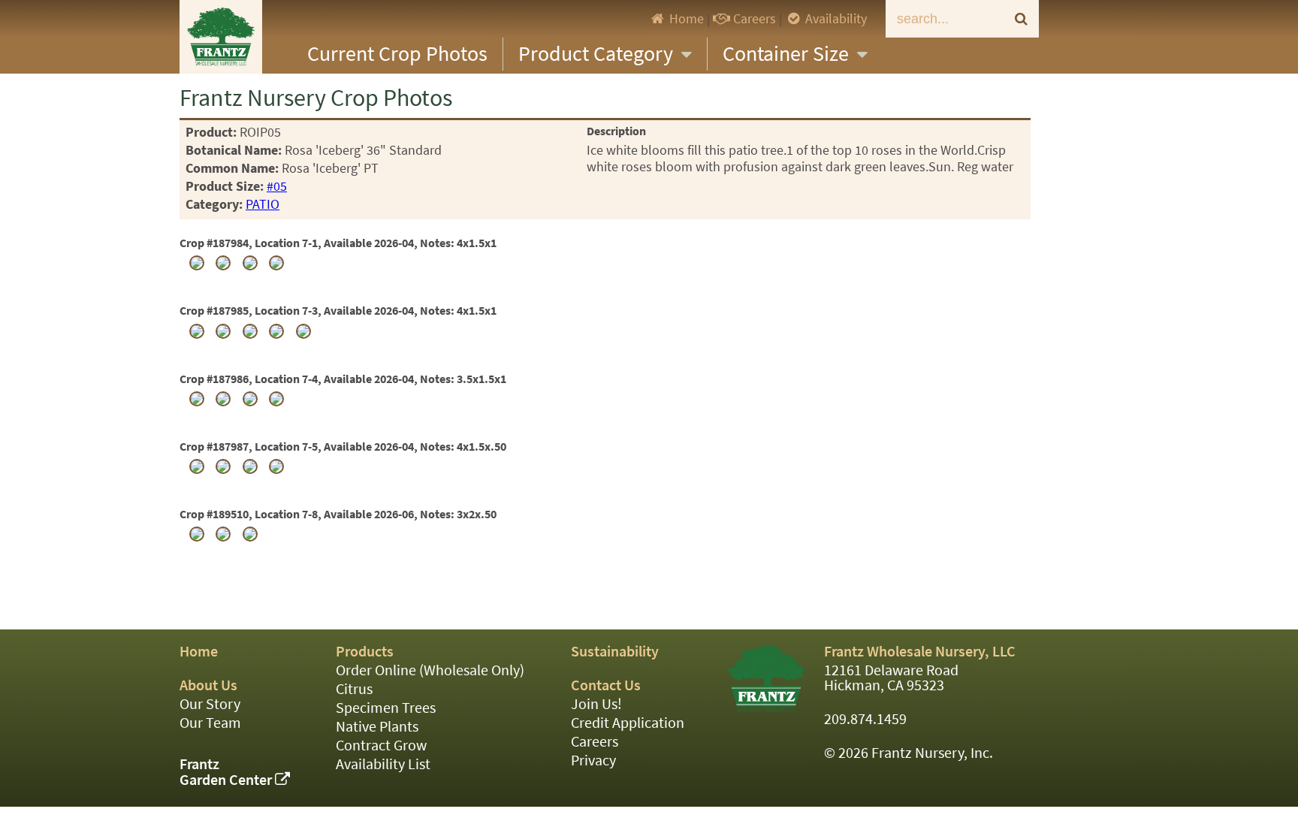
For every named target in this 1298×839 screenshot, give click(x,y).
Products (365, 651)
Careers (753, 19)
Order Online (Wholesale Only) (430, 670)
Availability (834, 19)
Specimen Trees (386, 708)
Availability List (383, 764)
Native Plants (377, 727)
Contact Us (606, 685)
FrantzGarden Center (227, 772)
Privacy (593, 760)
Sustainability (615, 651)
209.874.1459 (865, 719)
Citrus (354, 689)
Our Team (210, 723)
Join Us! (596, 704)
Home (685, 19)
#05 (277, 186)
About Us (208, 685)
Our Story (210, 704)
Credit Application (627, 723)
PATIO (262, 204)
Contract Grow (381, 745)
